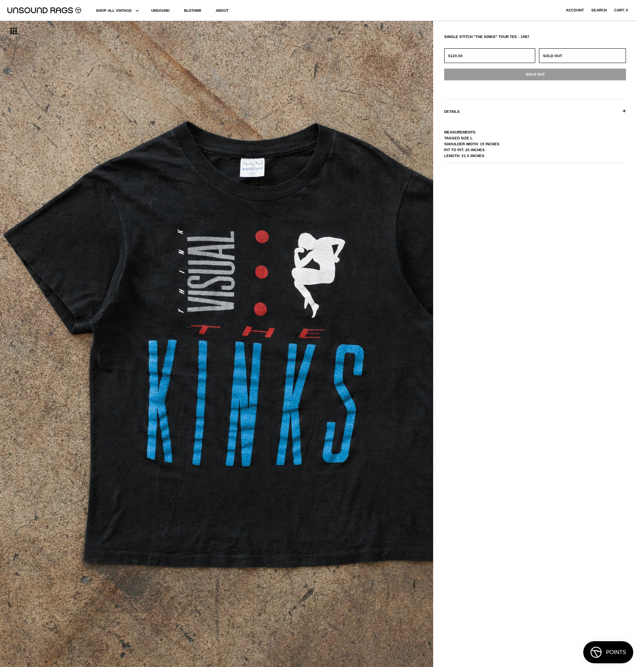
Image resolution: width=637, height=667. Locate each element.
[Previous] (12, 344)
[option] (108, 344)
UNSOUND (160, 10)
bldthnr (192, 10)
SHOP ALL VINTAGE (114, 10)
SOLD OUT (552, 56)
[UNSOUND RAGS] (44, 10)
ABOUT (222, 10)
